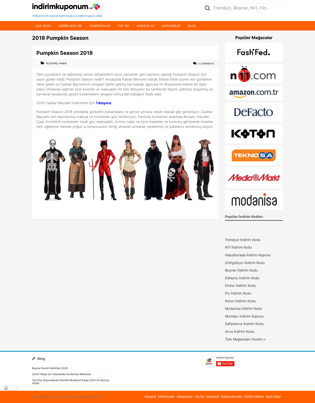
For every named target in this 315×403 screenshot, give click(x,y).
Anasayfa (150, 396)
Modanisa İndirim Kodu (243, 308)
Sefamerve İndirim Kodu (244, 324)
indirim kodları (70, 25)
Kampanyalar (99, 25)
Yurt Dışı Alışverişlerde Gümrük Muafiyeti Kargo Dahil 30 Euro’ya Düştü (70, 382)
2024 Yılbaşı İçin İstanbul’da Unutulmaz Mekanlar (61, 374)
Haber (63, 63)
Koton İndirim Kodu (240, 301)
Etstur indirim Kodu (240, 285)
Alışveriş (52, 63)
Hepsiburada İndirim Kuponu (248, 255)
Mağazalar (145, 25)
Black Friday (273, 396)
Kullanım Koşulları (231, 396)
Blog (192, 25)
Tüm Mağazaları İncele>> (245, 339)
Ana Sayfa (43, 25)
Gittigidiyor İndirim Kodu (245, 263)
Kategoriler (171, 25)
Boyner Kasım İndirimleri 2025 (50, 368)
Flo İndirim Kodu (238, 293)
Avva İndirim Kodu (239, 331)
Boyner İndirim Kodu (241, 270)
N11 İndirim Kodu (238, 247)
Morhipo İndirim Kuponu (244, 316)
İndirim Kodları (166, 396)
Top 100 (123, 25)
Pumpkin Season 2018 (64, 53)
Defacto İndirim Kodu (242, 278)
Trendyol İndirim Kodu (242, 240)
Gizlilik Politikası (254, 396)
